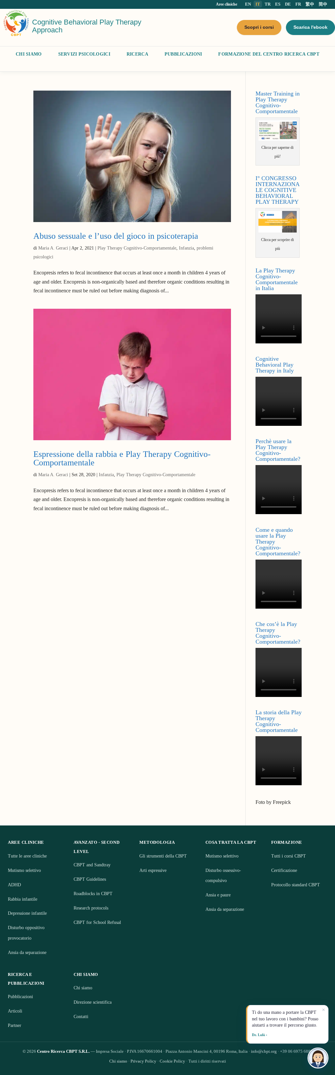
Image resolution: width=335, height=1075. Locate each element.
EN (248, 4)
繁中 (310, 4)
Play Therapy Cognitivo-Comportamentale (136, 248)
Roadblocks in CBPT (93, 893)
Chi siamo (83, 987)
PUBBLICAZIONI (183, 54)
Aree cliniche (226, 4)
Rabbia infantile (22, 899)
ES (277, 4)
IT (258, 4)
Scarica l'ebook (310, 27)
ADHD (14, 884)
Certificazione (284, 870)
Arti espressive (153, 870)
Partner (14, 1025)
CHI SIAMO (29, 54)
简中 (323, 4)
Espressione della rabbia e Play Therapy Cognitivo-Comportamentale (122, 458)
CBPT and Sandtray (92, 864)
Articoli (15, 1011)
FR (298, 4)
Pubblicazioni (20, 996)
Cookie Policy (172, 1061)
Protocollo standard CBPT (295, 884)
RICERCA (137, 54)
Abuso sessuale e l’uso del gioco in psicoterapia (115, 236)
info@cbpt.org (264, 1051)
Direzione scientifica (93, 1002)
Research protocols (91, 908)
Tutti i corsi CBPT (288, 856)
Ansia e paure (218, 895)
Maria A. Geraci (53, 248)
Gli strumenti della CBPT (163, 856)
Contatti (81, 1016)
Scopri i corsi (259, 27)
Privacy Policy (143, 1061)
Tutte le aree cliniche (27, 856)
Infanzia (186, 248)
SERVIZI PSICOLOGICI (84, 54)
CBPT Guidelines (90, 879)
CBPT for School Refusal (97, 922)
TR (268, 4)
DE (288, 4)
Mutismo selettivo (24, 870)
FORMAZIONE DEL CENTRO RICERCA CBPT (268, 54)
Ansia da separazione (27, 952)
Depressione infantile (27, 913)
